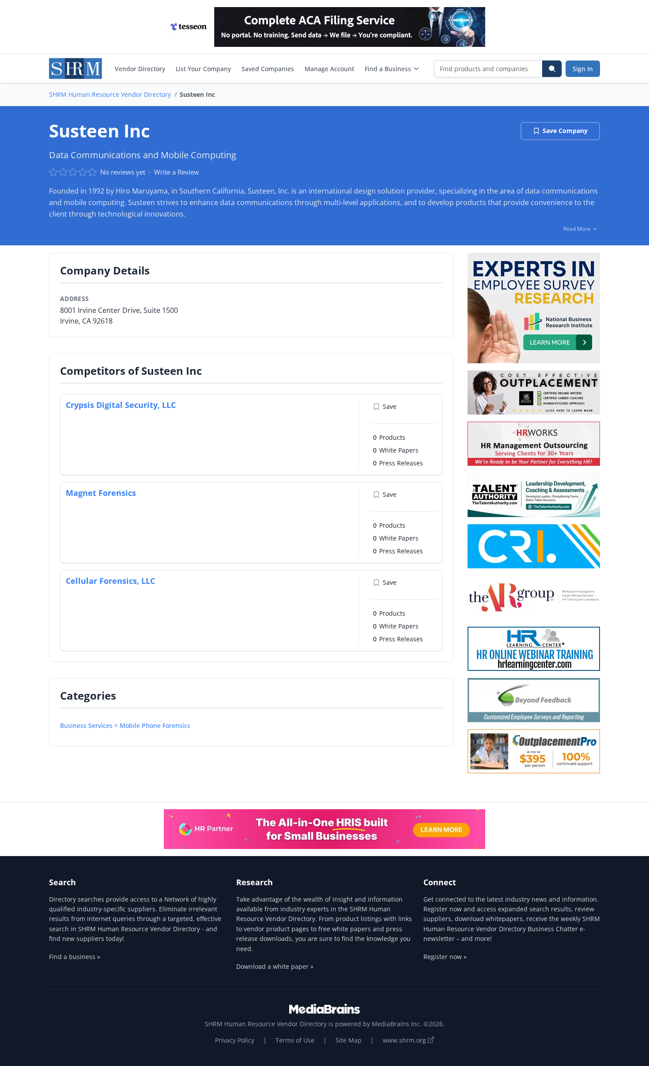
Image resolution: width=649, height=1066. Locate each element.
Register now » (445, 956)
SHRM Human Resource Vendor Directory (110, 94)
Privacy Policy (234, 1040)
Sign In (583, 69)
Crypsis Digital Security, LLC (121, 405)
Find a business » (74, 956)
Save (389, 406)
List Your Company (203, 69)
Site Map (349, 1040)
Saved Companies (267, 69)
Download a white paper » (274, 966)
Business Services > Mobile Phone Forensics (125, 725)
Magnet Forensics (101, 492)
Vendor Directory (140, 69)
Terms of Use (294, 1040)
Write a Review (176, 172)
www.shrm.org (405, 1040)
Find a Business (388, 69)
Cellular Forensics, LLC (110, 580)
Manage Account (329, 69)
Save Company (565, 130)
